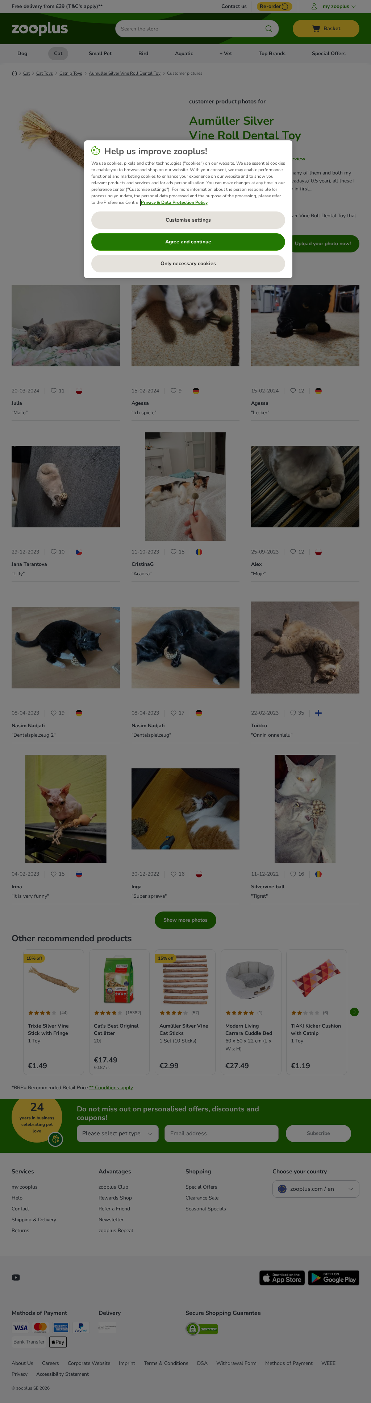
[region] (188, 209)
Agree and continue (188, 241)
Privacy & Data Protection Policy (174, 202)
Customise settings (188, 220)
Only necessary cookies (188, 263)
